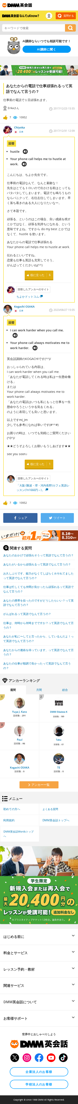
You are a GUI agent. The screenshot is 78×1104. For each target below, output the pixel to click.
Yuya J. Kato (19, 711)
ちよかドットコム (27, 296)
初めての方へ (11, 809)
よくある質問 (50, 809)
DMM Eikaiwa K (58, 711)
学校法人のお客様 (39, 1084)
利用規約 (9, 820)
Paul (19, 739)
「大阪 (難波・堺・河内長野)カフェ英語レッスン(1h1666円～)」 (43, 487)
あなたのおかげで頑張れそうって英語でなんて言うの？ (38, 555)
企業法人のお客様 (39, 1072)
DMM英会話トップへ (55, 820)
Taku (58, 739)
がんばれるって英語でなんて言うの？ (27, 614)
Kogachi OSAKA (19, 767)
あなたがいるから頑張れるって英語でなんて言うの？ (37, 564)
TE (58, 767)
